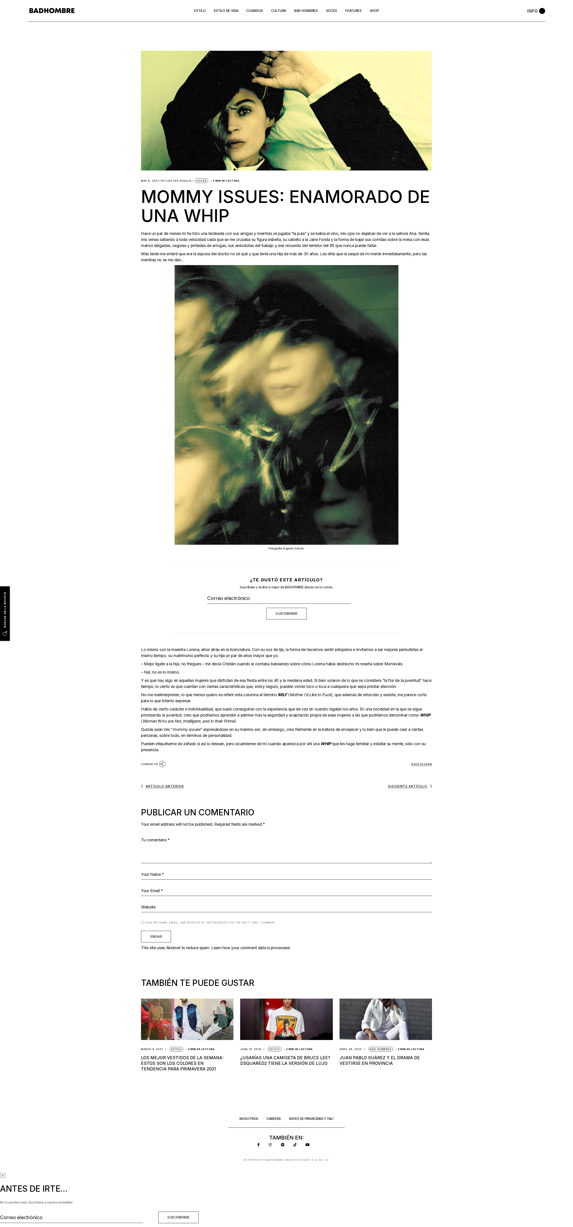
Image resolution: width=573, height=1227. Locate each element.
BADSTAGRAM (421, 764)
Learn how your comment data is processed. (251, 947)
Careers (273, 1118)
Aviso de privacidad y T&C (311, 1118)
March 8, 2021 (152, 1049)
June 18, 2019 (250, 1049)
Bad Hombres (380, 1049)
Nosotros (248, 1118)
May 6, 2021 (150, 181)
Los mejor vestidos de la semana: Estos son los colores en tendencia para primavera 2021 (182, 1063)
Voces (201, 180)
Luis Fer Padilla (176, 181)
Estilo (176, 1049)
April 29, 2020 (351, 1049)
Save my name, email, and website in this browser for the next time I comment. (211, 922)
